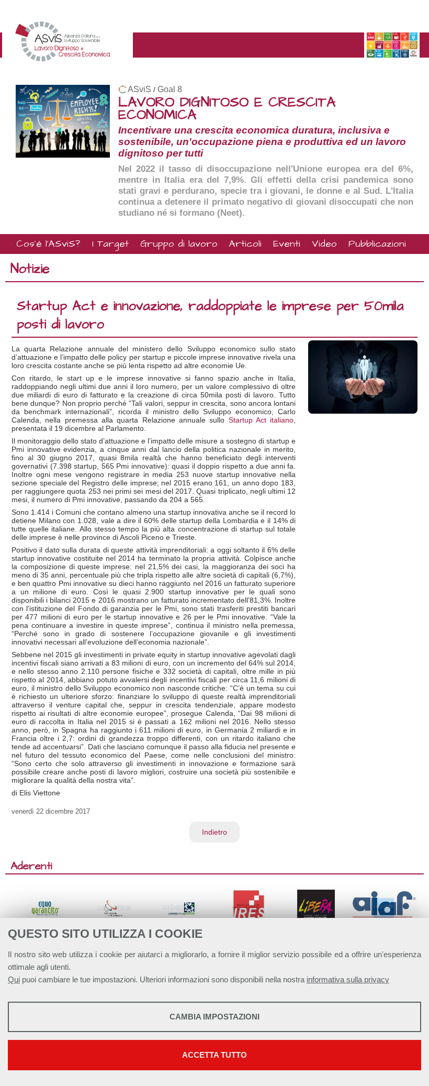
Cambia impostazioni (214, 1016)
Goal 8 (169, 89)
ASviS (139, 89)
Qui (14, 979)
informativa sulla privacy (348, 979)
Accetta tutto (214, 1054)
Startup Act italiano (261, 420)
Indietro (214, 832)
